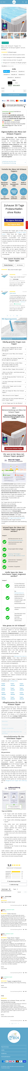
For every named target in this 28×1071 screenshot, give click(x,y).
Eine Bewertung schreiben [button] (14, 881)
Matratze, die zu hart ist (20, 656)
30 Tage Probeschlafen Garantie (16, 518)
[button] (4, 36)
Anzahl (2, 88)
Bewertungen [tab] (5, 889)
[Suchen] (23, 2)
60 (17, 315)
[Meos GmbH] (14, 2)
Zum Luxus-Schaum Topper (14, 448)
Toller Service (13, 293)
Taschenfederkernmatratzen (15, 540)
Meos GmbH (7, 1066)
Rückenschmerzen (19, 593)
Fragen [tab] (14, 889)
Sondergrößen (13, 681)
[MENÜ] (0, 2)
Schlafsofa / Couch (20, 555)
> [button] (18, 1023)
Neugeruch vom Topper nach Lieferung (16, 780)
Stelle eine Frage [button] (14, 884)
